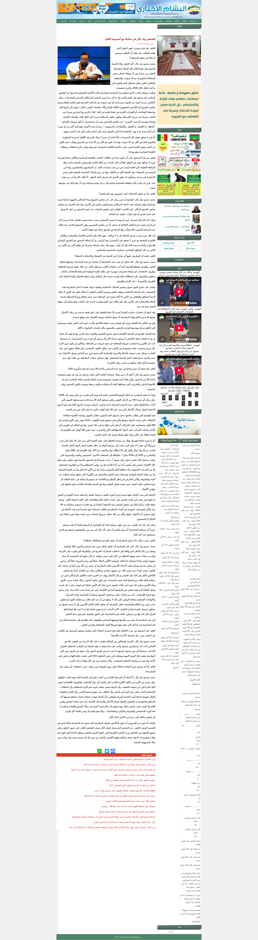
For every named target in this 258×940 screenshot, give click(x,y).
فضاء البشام (112, 21)
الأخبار (184, 21)
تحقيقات (132, 21)
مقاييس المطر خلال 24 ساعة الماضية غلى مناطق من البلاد (130, 780)
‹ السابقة (164, 393)
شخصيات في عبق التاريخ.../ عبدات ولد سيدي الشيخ (177, 207)
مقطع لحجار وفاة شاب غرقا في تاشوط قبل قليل (134, 775)
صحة (90, 21)
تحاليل (177, 21)
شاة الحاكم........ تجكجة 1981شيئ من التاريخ (177, 228)
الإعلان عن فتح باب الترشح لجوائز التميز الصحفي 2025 (132, 785)
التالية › (164, 402)
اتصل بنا (73, 21)
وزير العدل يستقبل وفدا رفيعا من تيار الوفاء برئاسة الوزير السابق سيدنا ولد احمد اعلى (119, 764)
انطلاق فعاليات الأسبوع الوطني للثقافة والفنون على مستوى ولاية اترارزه (124, 791)
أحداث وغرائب (100, 21)
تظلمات (123, 21)
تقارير (141, 21)
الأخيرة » (168, 405)
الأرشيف (64, 21)
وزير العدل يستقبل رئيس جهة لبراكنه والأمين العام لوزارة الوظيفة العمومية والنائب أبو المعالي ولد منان (112, 827)
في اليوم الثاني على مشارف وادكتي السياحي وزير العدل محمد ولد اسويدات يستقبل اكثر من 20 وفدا (113, 770)
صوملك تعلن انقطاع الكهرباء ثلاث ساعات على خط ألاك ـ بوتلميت (128, 806)
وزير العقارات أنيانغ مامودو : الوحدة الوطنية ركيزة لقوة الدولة (129, 759)
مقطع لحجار (169, 248)
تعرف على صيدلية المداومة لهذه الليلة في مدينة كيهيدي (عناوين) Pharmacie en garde (119, 796)
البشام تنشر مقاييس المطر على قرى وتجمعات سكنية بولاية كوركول (126, 811)
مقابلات (168, 21)
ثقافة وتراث (158, 21)
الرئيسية (193, 21)
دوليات (148, 21)
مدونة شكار (190, 248)
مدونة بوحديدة (169, 243)
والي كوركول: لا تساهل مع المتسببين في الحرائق (176, 218)
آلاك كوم (190, 243)
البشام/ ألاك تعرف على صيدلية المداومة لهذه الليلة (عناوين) (130, 801)
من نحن (82, 21)
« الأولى (178, 393)
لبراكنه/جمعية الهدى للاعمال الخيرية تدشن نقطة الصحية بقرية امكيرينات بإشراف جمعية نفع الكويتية (113, 817)
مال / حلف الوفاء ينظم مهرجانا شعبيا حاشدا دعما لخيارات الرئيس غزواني (124, 822)
